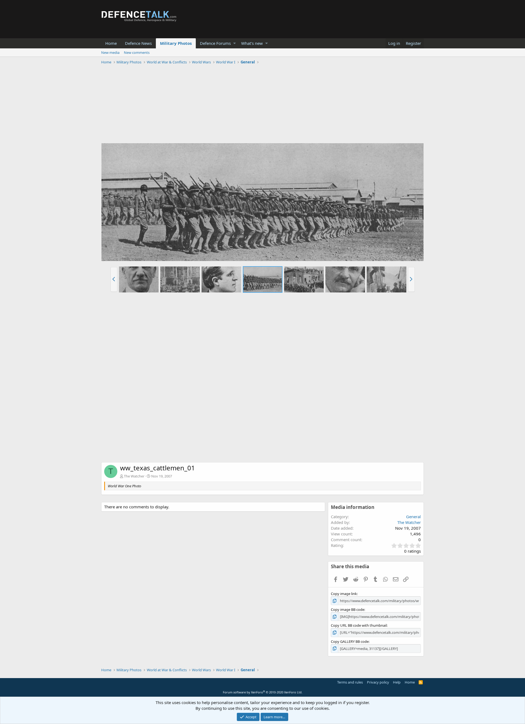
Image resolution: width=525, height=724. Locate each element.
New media (110, 52)
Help (397, 682)
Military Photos (176, 43)
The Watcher (134, 476)
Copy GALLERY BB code (350, 641)
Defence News (138, 43)
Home (111, 43)
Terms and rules (350, 682)
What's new (252, 43)
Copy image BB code (347, 609)
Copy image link (344, 593)
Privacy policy (378, 682)
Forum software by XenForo (262, 692)
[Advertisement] (262, 104)
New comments (137, 52)
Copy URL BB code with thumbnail (359, 625)
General (413, 516)
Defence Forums (215, 43)
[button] (234, 43)
